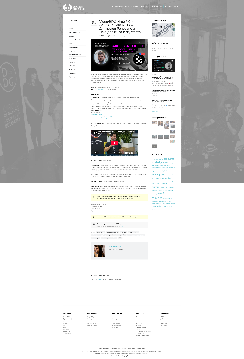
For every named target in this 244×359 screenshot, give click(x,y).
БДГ (169, 178)
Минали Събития (73, 54)
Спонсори (114, 317)
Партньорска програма (157, 180)
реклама (173, 203)
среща (154, 206)
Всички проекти (140, 317)
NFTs (136, 232)
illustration (123, 232)
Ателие (138, 329)
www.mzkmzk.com (96, 114)
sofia (168, 175)
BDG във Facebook (104, 348)
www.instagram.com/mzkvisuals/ (100, 119)
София (165, 181)
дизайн (156, 187)
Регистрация (164, 325)
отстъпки (165, 203)
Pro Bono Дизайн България (143, 331)
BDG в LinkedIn (116, 348)
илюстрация (95, 238)
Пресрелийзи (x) (91, 321)
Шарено (71, 77)
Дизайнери (66, 321)
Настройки (66, 329)
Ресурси (71, 69)
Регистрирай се (67, 333)
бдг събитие (156, 184)
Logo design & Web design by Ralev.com (122, 356)
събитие (160, 206)
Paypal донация (116, 323)
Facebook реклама (92, 325)
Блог (64, 325)
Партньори (115, 319)
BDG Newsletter (165, 317)
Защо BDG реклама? (93, 317)
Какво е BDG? (66, 317)
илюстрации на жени (138, 235)
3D (152, 159)
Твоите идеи (115, 327)
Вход (176, 6)
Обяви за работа (91, 323)
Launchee (101, 89)
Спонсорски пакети (92, 319)
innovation (165, 167)
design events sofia (112, 232)
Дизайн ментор (140, 333)
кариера (154, 201)
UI (172, 175)
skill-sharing (95, 235)
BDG (126, 6)
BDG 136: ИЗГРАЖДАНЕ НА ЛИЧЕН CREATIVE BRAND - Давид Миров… (162, 101)
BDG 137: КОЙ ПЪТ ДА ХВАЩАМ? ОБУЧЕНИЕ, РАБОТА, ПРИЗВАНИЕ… (163, 78)
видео (164, 183)
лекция (158, 201)
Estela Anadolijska (106, 36)
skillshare (104, 235)
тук (122, 226)
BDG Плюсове (164, 323)
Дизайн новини (73, 47)
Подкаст (71, 62)
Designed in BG (140, 323)
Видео (115, 36)
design (153, 162)
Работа (71, 65)
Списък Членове (165, 321)
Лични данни (131, 348)
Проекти (65, 323)
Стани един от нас (156, 6)
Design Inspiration (73, 32)
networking (160, 171)
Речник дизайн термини (142, 335)
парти (169, 203)
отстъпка (159, 203)
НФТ (120, 238)
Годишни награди (141, 327)
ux (153, 178)
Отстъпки (71, 58)
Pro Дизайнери (117, 6)
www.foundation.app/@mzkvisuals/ (101, 117)
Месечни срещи (140, 319)
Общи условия (141, 348)
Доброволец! (164, 319)
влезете (100, 279)
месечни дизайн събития (109, 238)
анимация (171, 181)
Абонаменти (66, 331)
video (157, 178)
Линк (130, 36)
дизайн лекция (165, 187)
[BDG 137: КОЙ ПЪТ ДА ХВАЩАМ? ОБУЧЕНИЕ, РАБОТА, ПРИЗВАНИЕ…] (163, 65)
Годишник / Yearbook (141, 321)
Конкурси (71, 51)
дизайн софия (113, 235)
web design (164, 178)
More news (155, 111)
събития (167, 206)
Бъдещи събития (73, 40)
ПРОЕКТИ (142, 6)
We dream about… (116, 325)
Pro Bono (168, 6)
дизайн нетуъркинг (163, 190)
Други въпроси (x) (67, 319)
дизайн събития (124, 235)
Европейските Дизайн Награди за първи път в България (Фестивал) (163, 91)
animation (156, 159)
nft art (130, 232)
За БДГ (124, 348)
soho (171, 175)
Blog (70, 28)
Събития (134, 6)
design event (100, 232)
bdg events (169, 159)
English (71, 36)
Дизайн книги (139, 325)
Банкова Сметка (116, 321)
